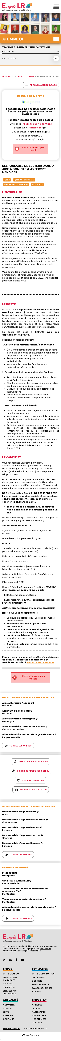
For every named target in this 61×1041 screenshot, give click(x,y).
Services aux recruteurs (10, 992)
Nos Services (39, 1019)
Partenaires (39, 1012)
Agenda (7, 1008)
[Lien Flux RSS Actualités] (4, 960)
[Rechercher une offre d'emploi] (56, 58)
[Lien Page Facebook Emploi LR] (16, 960)
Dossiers (37, 981)
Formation (40, 968)
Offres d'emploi (25, 76)
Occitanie (8, 1019)
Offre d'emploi (11, 974)
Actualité (10, 1000)
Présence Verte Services (40, 662)
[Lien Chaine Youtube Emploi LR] (22, 960)
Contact (37, 1022)
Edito (6, 1012)
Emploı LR (39, 1000)
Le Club (36, 1008)
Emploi (10, 76)
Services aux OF (40, 984)
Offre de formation (43, 974)
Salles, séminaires (42, 988)
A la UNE (36, 991)
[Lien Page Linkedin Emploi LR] (10, 960)
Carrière (8, 983)
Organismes (38, 977)
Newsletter (39, 1015)
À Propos (37, 1005)
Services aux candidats (10, 978)
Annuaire (8, 1015)
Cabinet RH (9, 987)
